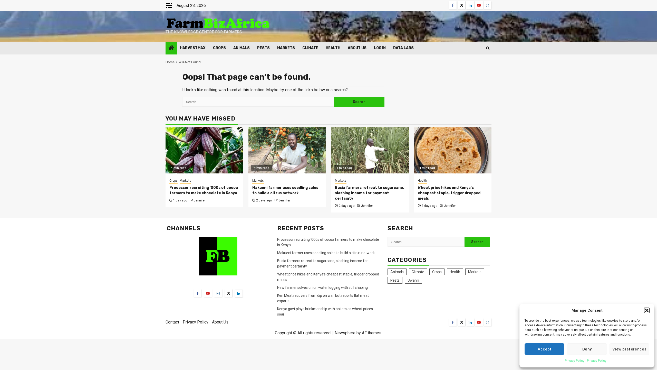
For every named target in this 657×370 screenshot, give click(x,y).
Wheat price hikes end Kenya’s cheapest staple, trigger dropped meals (449, 193)
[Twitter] (228, 293)
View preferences (629, 349)
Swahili (413, 280)
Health (333, 48)
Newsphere (345, 332)
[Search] (488, 48)
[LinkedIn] (239, 293)
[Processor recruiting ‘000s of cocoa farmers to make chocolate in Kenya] (204, 150)
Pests (263, 48)
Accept (544, 349)
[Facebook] (197, 293)
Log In (380, 48)
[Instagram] (218, 293)
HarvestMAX (193, 48)
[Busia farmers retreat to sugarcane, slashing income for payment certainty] (370, 150)
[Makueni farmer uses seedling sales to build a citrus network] (287, 150)
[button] (646, 310)
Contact (172, 322)
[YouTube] (208, 293)
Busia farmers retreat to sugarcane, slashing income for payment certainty (369, 193)
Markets (286, 48)
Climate (310, 48)
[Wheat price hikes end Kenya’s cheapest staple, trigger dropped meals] (453, 150)
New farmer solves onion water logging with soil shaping (322, 287)
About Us (357, 48)
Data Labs (403, 48)
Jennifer (200, 200)
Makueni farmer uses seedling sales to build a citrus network (326, 253)
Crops (219, 48)
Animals (241, 48)
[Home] (171, 48)
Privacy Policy (574, 361)
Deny (587, 349)
